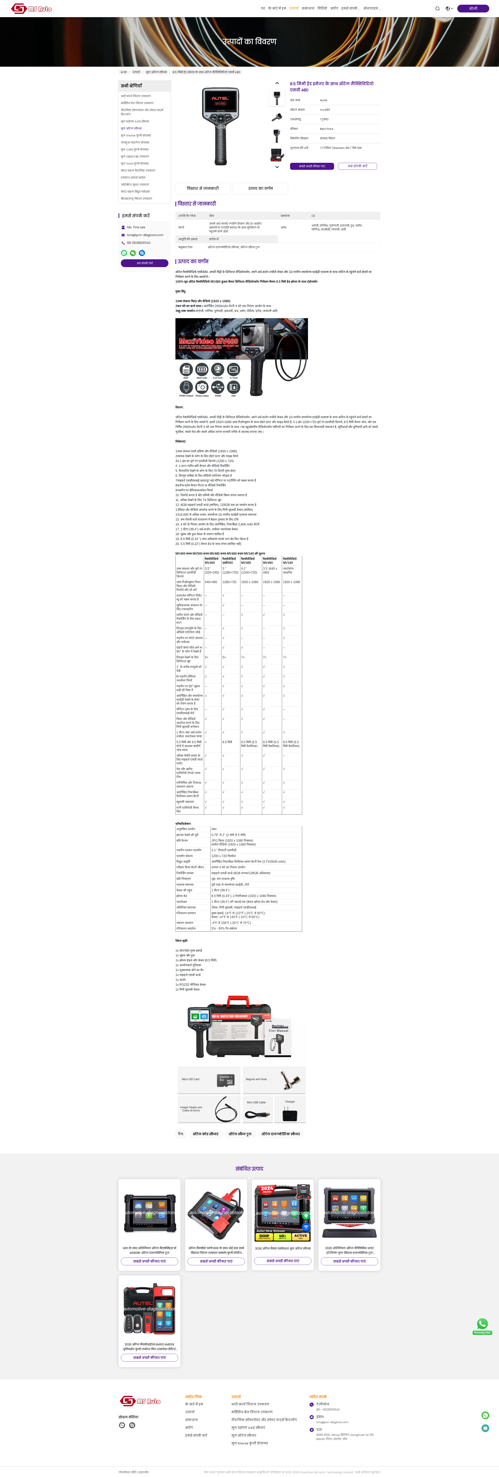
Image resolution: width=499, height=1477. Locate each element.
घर (263, 8)
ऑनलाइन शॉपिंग (372, 8)
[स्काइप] (141, 253)
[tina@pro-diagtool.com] (485, 1428)
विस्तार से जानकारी (203, 188)
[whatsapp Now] (482, 1335)
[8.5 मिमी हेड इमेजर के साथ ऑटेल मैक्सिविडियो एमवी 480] (221, 126)
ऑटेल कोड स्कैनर (206, 1134)
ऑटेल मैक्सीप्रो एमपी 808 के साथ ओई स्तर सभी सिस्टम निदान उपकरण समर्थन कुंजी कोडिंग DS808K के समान (216, 1250)
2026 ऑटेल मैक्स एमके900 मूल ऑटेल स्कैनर (283, 1248)
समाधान (308, 8)
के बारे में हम (277, 8)
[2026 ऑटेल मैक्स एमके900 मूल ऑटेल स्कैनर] (282, 1213)
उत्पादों (294, 8)
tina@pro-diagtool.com (145, 235)
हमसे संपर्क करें (350, 8)
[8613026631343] (122, 1425)
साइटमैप (144, 1472)
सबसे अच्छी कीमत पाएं (312, 166)
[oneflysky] (132, 1425)
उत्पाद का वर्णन (260, 188)
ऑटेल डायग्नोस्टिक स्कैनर (281, 1134)
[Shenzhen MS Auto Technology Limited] (31, 8)
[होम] (140, 1406)
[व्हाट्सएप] (123, 253)
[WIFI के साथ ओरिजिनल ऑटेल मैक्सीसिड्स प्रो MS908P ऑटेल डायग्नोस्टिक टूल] (149, 1212)
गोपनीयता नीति (127, 1472)
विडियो (322, 8)
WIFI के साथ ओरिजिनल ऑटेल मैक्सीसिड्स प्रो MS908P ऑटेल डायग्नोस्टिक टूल (149, 1250)
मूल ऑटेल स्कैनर (156, 72)
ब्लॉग (334, 8)
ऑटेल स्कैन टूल (240, 1134)
